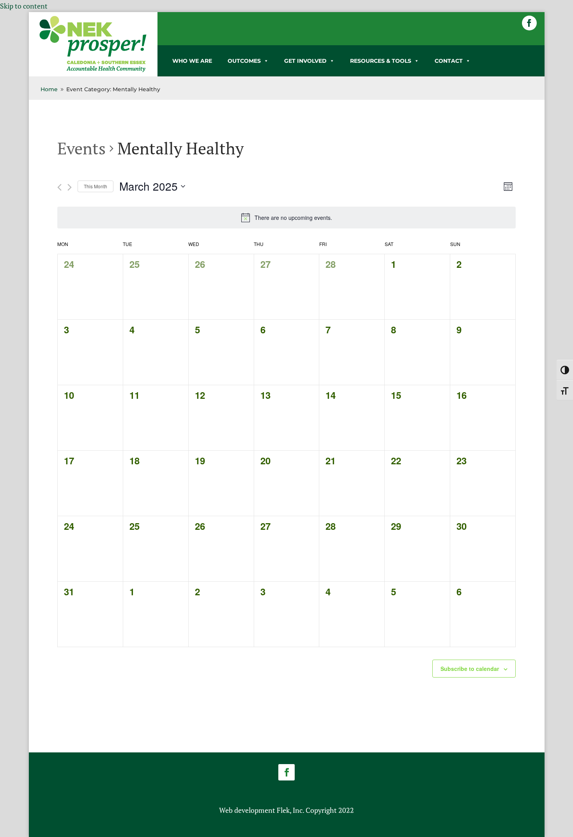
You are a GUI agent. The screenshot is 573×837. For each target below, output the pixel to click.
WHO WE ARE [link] (192, 60)
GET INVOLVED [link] (305, 60)
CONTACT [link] (449, 60)
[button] (529, 23)
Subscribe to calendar (469, 668)
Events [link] (81, 148)
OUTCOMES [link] (244, 60)
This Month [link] (95, 186)
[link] (93, 70)
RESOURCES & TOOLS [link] (380, 60)
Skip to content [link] (24, 6)
